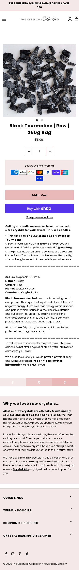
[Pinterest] (20, 554)
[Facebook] (6, 554)
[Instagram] (12, 554)
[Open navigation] (9, 19)
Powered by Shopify (55, 564)
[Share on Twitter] (39, 382)
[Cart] (76, 19)
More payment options (39, 217)
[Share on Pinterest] (65, 382)
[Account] (70, 19)
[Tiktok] (27, 554)
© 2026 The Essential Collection (22, 564)
